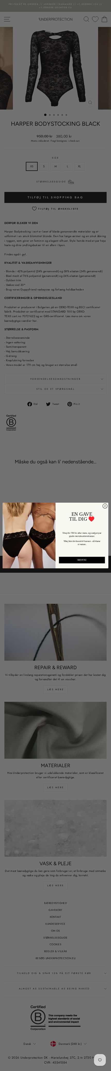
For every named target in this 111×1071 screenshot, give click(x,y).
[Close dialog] (105, 506)
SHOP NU (81, 560)
